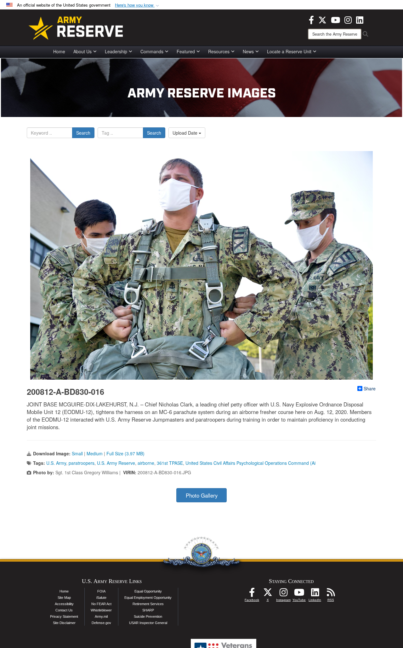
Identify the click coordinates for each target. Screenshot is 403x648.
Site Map (64, 597)
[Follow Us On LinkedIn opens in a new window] (315, 594)
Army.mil (101, 616)
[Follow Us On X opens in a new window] (267, 594)
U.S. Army (56, 463)
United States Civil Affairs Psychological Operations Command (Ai (250, 463)
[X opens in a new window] (322, 19)
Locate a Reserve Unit (289, 51)
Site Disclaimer (64, 623)
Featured (186, 51)
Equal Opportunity (148, 591)
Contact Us (64, 610)
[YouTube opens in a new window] (335, 19)
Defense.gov (101, 623)
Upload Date (186, 133)
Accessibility (64, 604)
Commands (151, 51)
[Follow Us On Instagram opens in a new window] (283, 594)
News (248, 51)
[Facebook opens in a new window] (311, 19)
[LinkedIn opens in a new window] (359, 19)
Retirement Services (148, 604)
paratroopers (81, 463)
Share (370, 388)
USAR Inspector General (148, 623)
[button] (137, 5)
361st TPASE (170, 463)
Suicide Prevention (148, 616)
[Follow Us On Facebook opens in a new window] (252, 594)
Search (83, 133)
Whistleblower (101, 610)
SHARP (148, 610)
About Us (82, 51)
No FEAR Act (101, 604)
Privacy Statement (64, 616)
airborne (146, 463)
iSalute (101, 597)
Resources (219, 51)
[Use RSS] (330, 594)
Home (59, 51)
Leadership (116, 51)
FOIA (101, 591)
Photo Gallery (202, 495)
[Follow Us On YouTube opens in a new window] (299, 594)
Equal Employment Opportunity (148, 597)
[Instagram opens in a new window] (348, 19)
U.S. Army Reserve (116, 463)
